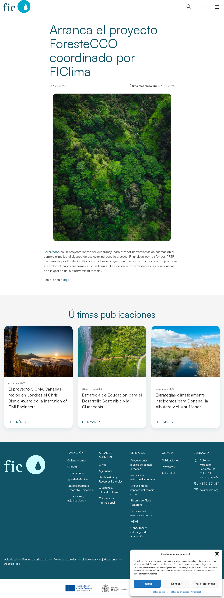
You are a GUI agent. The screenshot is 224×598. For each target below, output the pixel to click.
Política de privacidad (179, 591)
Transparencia (75, 473)
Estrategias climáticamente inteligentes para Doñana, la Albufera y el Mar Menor (182, 400)
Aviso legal (196, 591)
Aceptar (147, 583)
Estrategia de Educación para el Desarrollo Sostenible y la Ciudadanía (112, 400)
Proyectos (168, 466)
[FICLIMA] (17, 6)
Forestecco (52, 252)
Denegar (176, 583)
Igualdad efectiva (77, 479)
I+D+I (134, 521)
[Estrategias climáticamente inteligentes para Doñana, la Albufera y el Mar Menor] (185, 351)
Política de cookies (160, 591)
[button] (217, 554)
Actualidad (168, 473)
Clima (102, 464)
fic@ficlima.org (209, 490)
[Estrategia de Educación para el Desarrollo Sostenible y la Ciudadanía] (112, 351)
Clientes (72, 466)
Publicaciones (170, 460)
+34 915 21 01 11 (209, 483)
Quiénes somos (77, 460)
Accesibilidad (12, 563)
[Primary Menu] (217, 7)
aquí (66, 280)
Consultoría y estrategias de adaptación (138, 532)
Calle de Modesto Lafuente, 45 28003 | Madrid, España (209, 469)
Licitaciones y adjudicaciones (100, 559)
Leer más (15, 422)
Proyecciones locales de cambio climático (141, 465)
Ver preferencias (205, 583)
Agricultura (105, 471)
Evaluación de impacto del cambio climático (142, 490)
